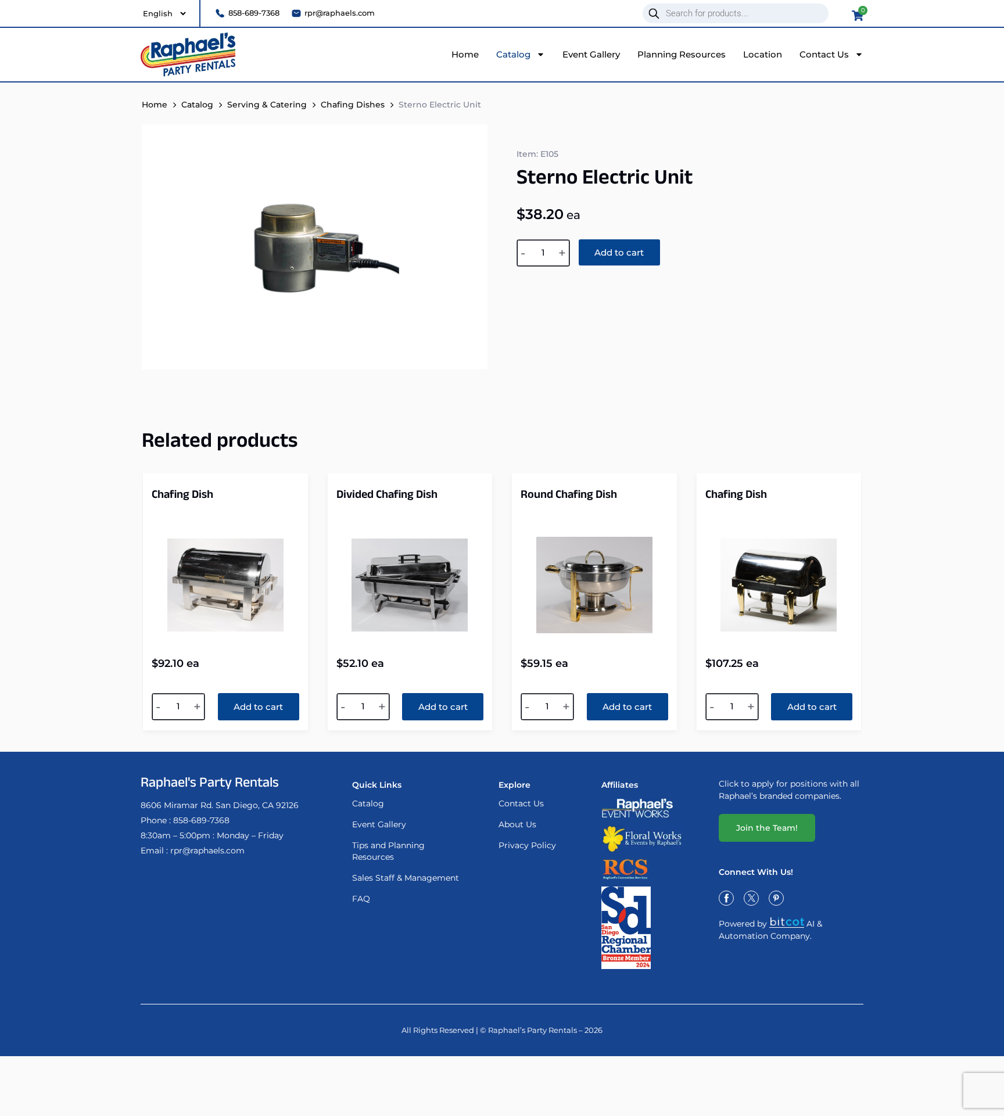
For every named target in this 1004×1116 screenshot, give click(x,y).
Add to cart (619, 252)
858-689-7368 (201, 820)
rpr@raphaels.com (207, 850)
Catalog (513, 54)
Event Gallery (591, 54)
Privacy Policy (527, 845)
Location (762, 54)
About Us (517, 824)
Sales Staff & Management (405, 878)
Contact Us (824, 54)
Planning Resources (681, 54)
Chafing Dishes (353, 104)
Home (465, 54)
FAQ (361, 898)
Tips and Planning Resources (388, 851)
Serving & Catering (267, 104)
